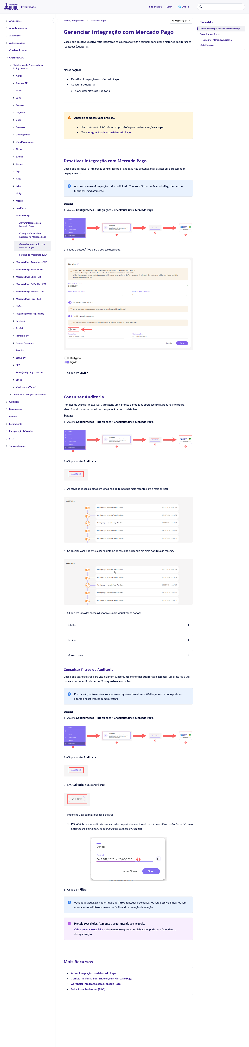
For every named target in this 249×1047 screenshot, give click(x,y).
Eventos (13, 416)
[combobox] (221, 7)
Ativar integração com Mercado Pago (30, 224)
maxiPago (21, 208)
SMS (11, 438)
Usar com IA (181, 20)
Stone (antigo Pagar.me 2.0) (29, 372)
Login (169, 6)
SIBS (18, 365)
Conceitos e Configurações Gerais (29, 394)
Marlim (19, 200)
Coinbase (20, 127)
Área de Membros (18, 28)
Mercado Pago (23, 215)
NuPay (19, 306)
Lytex (18, 186)
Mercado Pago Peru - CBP (28, 299)
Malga (19, 193)
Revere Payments (25, 343)
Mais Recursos (207, 45)
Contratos (14, 402)
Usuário (71, 640)
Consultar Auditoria (210, 34)
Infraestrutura (75, 655)
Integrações (28, 6)
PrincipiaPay (22, 335)
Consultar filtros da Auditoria (217, 39)
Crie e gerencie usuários (89, 929)
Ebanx (19, 149)
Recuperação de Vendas (21, 431)
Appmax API (22, 83)
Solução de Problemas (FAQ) (33, 255)
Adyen (19, 75)
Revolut (20, 350)
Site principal (155, 6)
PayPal (19, 328)
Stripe (19, 380)
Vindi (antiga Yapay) (26, 387)
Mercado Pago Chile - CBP (29, 277)
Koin (18, 178)
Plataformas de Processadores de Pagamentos (28, 67)
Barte (18, 97)
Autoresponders (17, 43)
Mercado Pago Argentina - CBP (31, 262)
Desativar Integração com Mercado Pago (220, 28)
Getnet (19, 164)
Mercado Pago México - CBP (30, 291)
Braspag (20, 105)
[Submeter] (201, 7)
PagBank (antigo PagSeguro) (30, 313)
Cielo (18, 119)
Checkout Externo (18, 50)
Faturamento (15, 424)
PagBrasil (20, 321)
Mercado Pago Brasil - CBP (29, 269)
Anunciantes (15, 21)
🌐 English (183, 6)
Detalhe (71, 625)
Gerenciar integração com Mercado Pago (32, 246)
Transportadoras (17, 446)
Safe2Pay (20, 358)
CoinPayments (23, 134)
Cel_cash (20, 112)
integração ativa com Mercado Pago (109, 132)
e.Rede (19, 156)
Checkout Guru (16, 57)
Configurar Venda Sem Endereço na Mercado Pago (32, 235)
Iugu (18, 171)
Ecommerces (15, 409)
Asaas (19, 90)
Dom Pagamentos (25, 142)
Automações (15, 35)
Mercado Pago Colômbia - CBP (31, 284)
